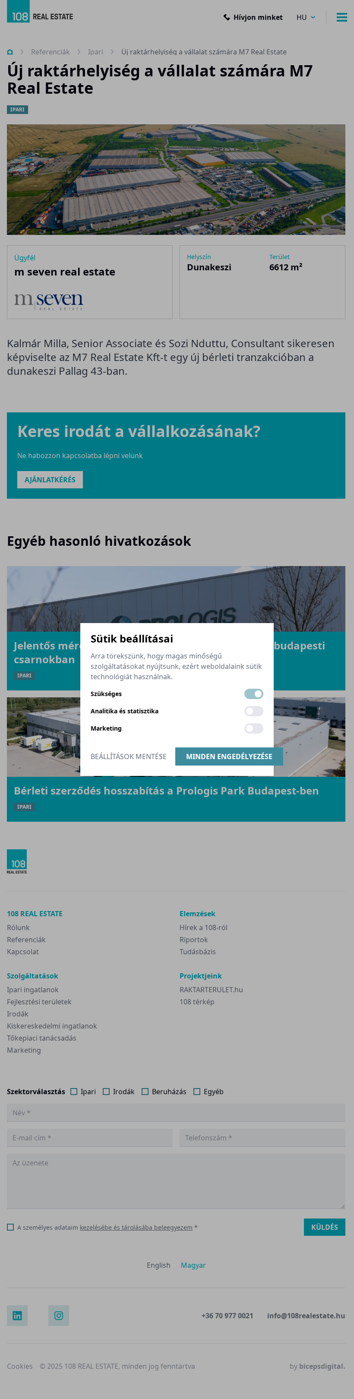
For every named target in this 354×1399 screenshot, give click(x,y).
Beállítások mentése (129, 756)
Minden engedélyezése (229, 756)
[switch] (253, 694)
